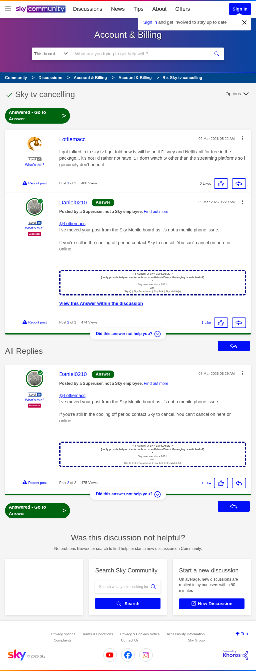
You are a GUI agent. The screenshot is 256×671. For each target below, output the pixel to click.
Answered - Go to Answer (37, 115)
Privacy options (63, 634)
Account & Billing (128, 35)
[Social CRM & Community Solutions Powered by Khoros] (235, 655)
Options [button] (233, 93)
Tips (139, 9)
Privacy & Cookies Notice (140, 634)
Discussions (87, 9)
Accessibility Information (186, 634)
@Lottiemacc (72, 223)
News (118, 9)
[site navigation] (8, 9)
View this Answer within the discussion (101, 303)
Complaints (63, 640)
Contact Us (129, 640)
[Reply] (239, 183)
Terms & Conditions (97, 634)
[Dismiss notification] (244, 23)
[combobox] (140, 54)
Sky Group (196, 640)
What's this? (34, 165)
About (159, 9)
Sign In (240, 9)
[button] (242, 138)
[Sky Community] (41, 9)
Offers (182, 9)
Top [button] (244, 633)
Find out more (156, 211)
